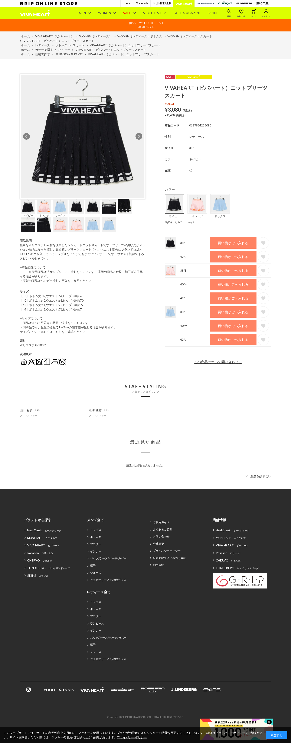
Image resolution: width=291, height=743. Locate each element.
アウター (95, 544)
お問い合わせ (161, 536)
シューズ (95, 572)
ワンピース (97, 623)
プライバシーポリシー (167, 550)
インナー (95, 551)
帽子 (93, 565)
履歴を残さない (260, 476)
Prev (26, 136)
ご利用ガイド (161, 522)
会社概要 (158, 543)
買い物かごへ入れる (233, 243)
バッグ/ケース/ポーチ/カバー (108, 558)
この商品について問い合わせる (218, 362)
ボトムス (95, 537)
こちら (57, 331)
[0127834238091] (60, 206)
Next (138, 136)
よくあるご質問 (162, 529)
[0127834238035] (44, 206)
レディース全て (99, 592)
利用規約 (158, 565)
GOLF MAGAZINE (187, 13)
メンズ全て (95, 520)
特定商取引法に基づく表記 (169, 558)
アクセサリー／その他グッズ (108, 579)
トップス (95, 530)
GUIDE (213, 13)
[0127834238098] (28, 206)
